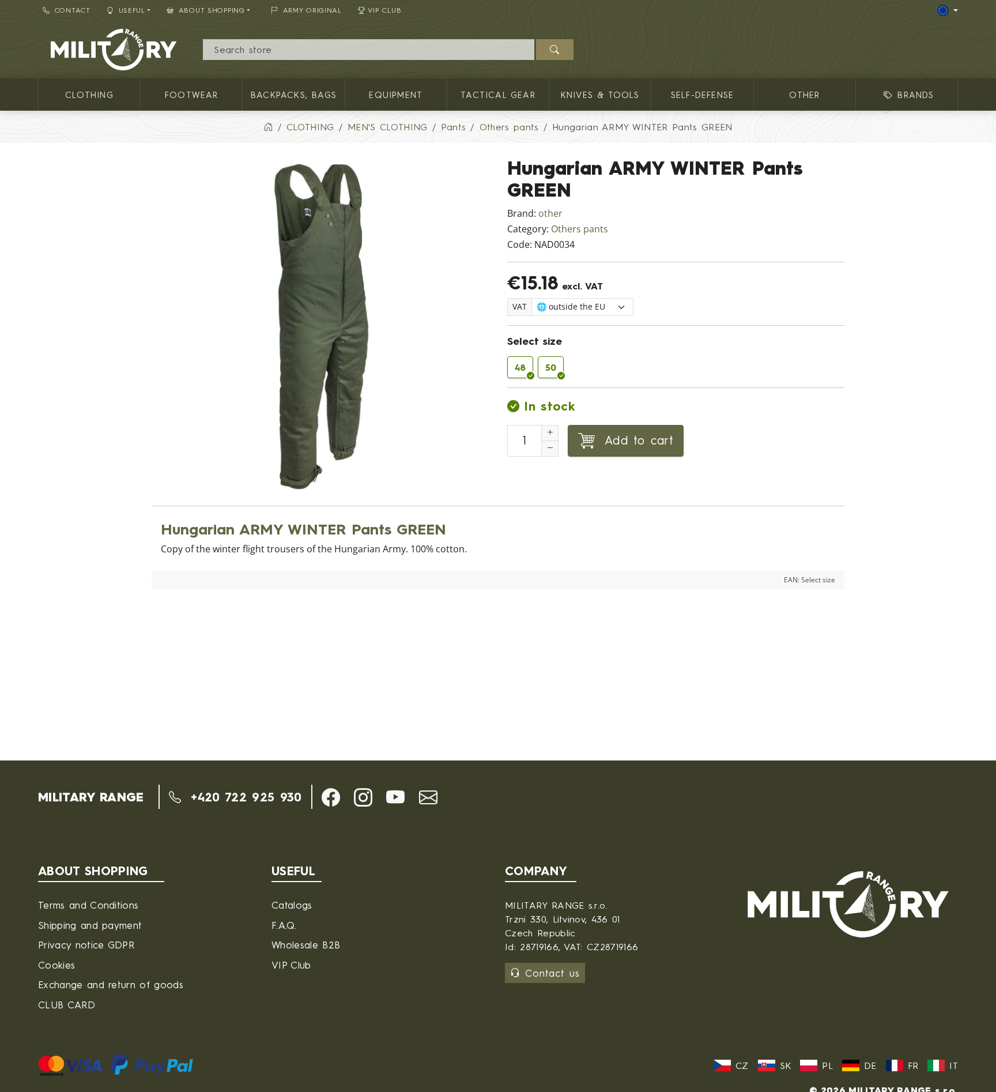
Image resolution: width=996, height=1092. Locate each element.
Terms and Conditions (88, 905)
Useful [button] (132, 10)
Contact (72, 10)
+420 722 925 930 (243, 796)
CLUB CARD (66, 1005)
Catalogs (291, 905)
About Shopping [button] (212, 10)
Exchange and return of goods (110, 984)
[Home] (268, 127)
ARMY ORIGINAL (312, 10)
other (550, 214)
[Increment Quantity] (550, 433)
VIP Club (385, 10)
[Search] (555, 49)
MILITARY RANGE (91, 796)
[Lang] (947, 10)
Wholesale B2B (305, 945)
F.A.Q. (283, 925)
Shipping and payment (90, 925)
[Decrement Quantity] (550, 448)
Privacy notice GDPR (86, 945)
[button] (331, 797)
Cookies (56, 965)
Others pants (579, 229)
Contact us (552, 973)
